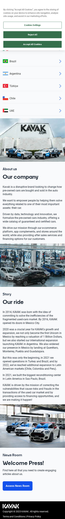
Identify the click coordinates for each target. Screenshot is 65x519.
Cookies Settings (32, 25)
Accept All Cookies (32, 44)
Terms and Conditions (14, 516)
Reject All (32, 34)
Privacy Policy (34, 516)
